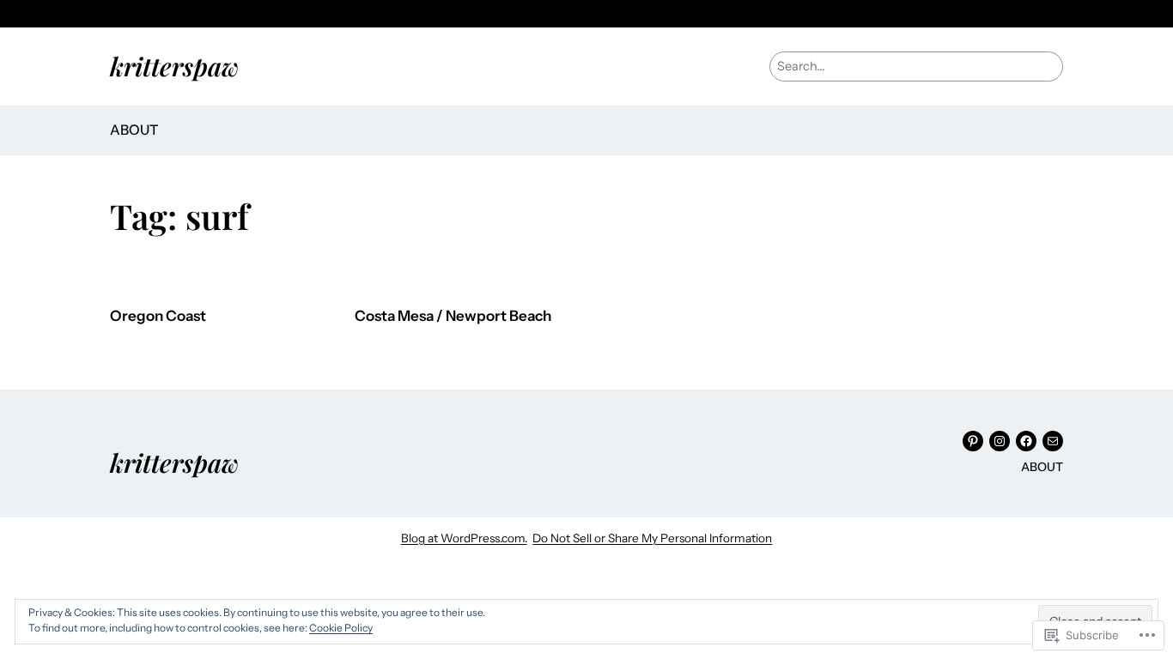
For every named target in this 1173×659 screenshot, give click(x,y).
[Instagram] (999, 441)
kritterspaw (174, 65)
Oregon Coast (158, 316)
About (134, 129)
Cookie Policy (341, 627)
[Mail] (1052, 441)
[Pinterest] (973, 441)
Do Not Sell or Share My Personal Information (652, 538)
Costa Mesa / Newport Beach (453, 316)
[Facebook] (1026, 441)
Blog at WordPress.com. (464, 538)
